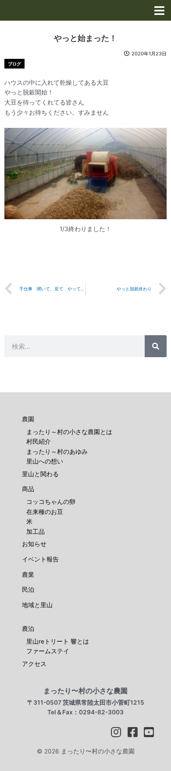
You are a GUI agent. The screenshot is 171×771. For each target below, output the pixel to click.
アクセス (34, 663)
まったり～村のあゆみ (57, 451)
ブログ (14, 63)
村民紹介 (38, 441)
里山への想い (44, 461)
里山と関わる (40, 474)
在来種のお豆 (44, 511)
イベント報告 (40, 559)
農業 (28, 574)
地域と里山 (37, 604)
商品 (28, 488)
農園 (28, 419)
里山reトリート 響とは (57, 641)
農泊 (28, 628)
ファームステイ (47, 651)
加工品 (35, 531)
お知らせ (34, 543)
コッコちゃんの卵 (50, 501)
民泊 (28, 589)
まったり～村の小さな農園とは (69, 431)
